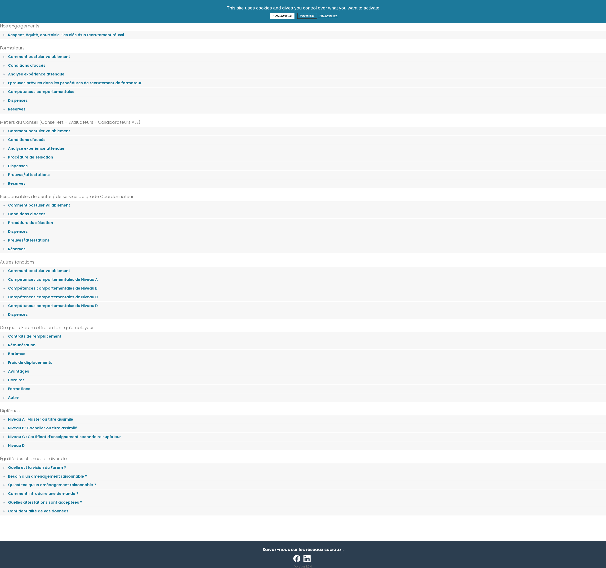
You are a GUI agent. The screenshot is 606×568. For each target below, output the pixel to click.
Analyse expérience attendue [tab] (36, 74)
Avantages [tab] (18, 371)
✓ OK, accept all (282, 15)
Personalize (307, 15)
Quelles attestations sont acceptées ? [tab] (45, 502)
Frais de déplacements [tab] (30, 362)
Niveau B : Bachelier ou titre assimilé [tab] (42, 428)
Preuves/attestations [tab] (29, 174)
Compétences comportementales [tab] (41, 91)
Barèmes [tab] (16, 353)
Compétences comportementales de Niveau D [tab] (53, 305)
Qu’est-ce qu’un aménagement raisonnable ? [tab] (52, 484)
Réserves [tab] (17, 109)
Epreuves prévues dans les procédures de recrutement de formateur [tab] (75, 82)
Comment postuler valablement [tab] (39, 56)
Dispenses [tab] (18, 100)
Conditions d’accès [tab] (26, 65)
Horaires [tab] (16, 380)
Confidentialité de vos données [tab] (38, 511)
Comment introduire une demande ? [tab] (43, 493)
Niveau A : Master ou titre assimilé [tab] (40, 419)
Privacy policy (328, 15)
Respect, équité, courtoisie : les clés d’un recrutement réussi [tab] (66, 34)
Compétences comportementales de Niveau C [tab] (53, 297)
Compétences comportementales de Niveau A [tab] (53, 279)
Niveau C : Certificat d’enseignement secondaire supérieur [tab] (64, 436)
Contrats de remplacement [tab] (34, 336)
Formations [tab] (19, 388)
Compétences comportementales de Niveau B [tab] (53, 288)
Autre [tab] (13, 397)
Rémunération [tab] (22, 345)
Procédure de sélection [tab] (30, 157)
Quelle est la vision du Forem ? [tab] (37, 467)
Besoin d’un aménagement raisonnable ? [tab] (47, 476)
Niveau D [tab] (16, 445)
